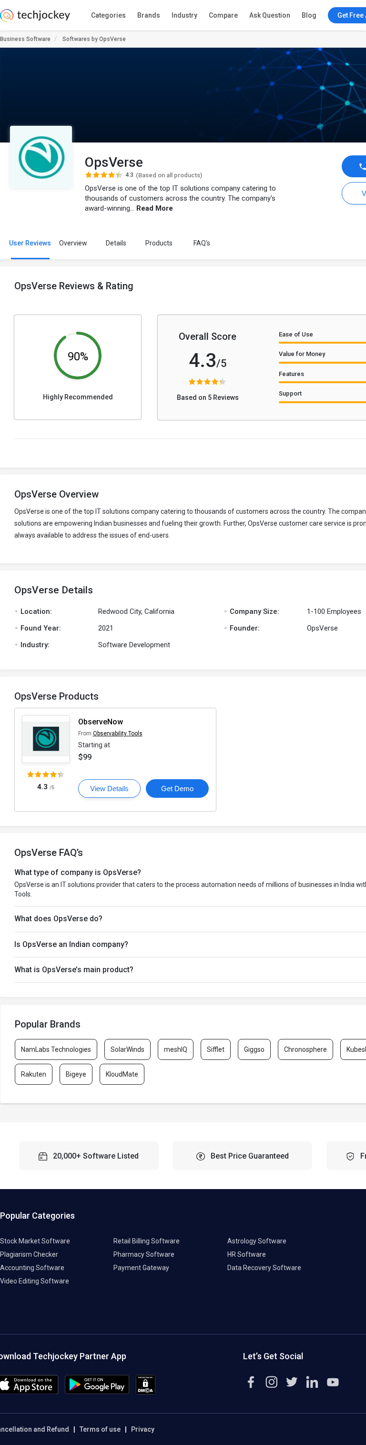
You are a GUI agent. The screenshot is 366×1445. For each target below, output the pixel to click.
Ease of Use (296, 334)
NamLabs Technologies (56, 1049)
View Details (109, 788)
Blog (309, 15)
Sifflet (215, 1049)
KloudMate (122, 1074)
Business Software (25, 39)
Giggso (254, 1049)
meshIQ (175, 1049)
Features (291, 373)
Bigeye (76, 1074)
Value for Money (302, 353)
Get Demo (177, 788)
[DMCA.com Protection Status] (145, 1392)
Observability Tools (117, 733)
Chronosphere (305, 1049)
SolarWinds (127, 1049)
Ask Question (269, 15)
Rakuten (33, 1074)
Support (290, 393)
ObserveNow (100, 721)
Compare (223, 15)
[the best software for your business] (35, 19)
